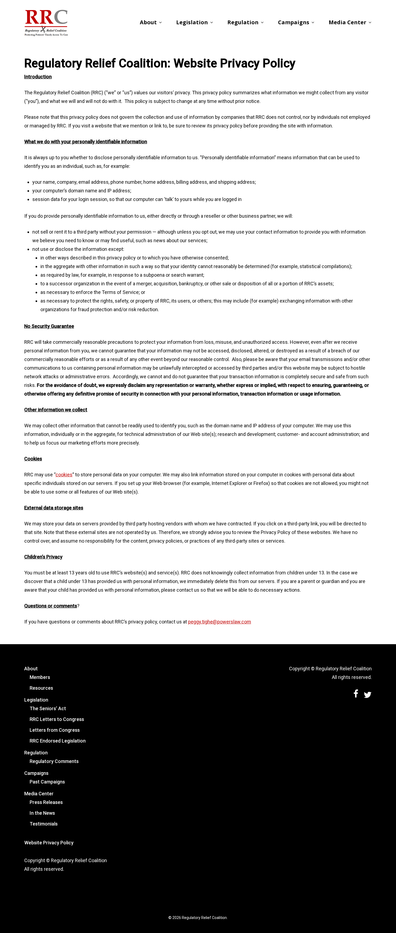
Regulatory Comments (54, 761)
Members (40, 677)
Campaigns (36, 773)
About (31, 668)
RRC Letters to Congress (57, 719)
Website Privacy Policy (49, 842)
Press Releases (46, 802)
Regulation (36, 752)
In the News (42, 813)
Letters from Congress (55, 730)
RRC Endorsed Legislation (58, 741)
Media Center (39, 793)
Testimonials (44, 824)
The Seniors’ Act (48, 708)
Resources (41, 688)
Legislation (36, 700)
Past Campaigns (47, 782)
